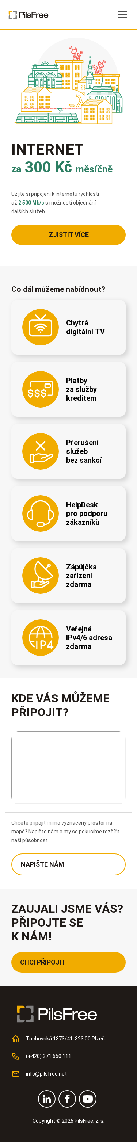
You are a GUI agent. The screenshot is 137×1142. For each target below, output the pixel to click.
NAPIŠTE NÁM (42, 864)
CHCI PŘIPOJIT (43, 962)
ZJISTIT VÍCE (69, 234)
